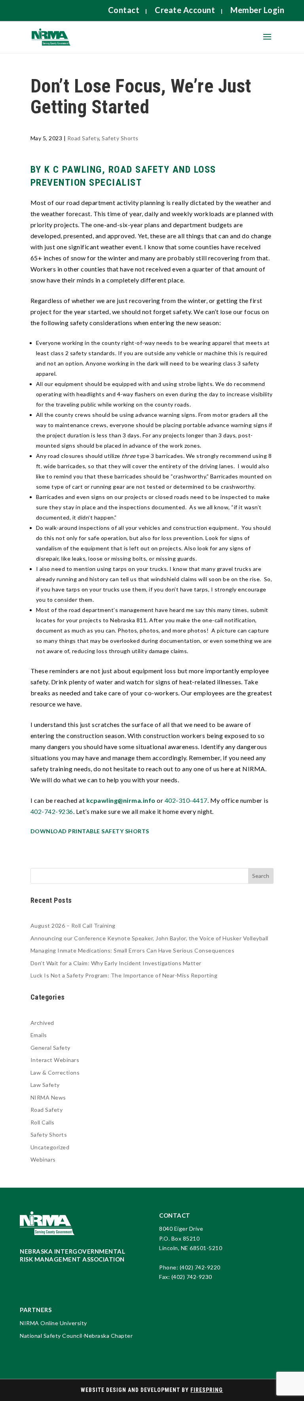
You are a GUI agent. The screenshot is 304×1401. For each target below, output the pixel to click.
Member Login (257, 10)
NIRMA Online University (53, 1323)
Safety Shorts (120, 138)
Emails (38, 1035)
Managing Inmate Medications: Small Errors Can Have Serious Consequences (132, 950)
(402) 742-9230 (191, 1276)
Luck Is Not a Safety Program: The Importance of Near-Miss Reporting (124, 975)
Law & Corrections (55, 1072)
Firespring (206, 1390)
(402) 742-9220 (200, 1267)
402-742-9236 (51, 811)
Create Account (185, 10)
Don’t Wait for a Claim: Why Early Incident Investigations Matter (115, 963)
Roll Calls (42, 1122)
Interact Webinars (55, 1059)
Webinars (43, 1159)
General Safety (50, 1047)
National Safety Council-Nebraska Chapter (76, 1335)
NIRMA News (48, 1097)
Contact (124, 10)
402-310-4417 (186, 800)
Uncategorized (50, 1147)
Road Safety (83, 138)
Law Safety (45, 1084)
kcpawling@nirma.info (121, 800)
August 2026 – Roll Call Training (73, 925)
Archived (42, 1022)
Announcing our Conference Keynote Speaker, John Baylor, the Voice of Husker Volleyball (149, 938)
